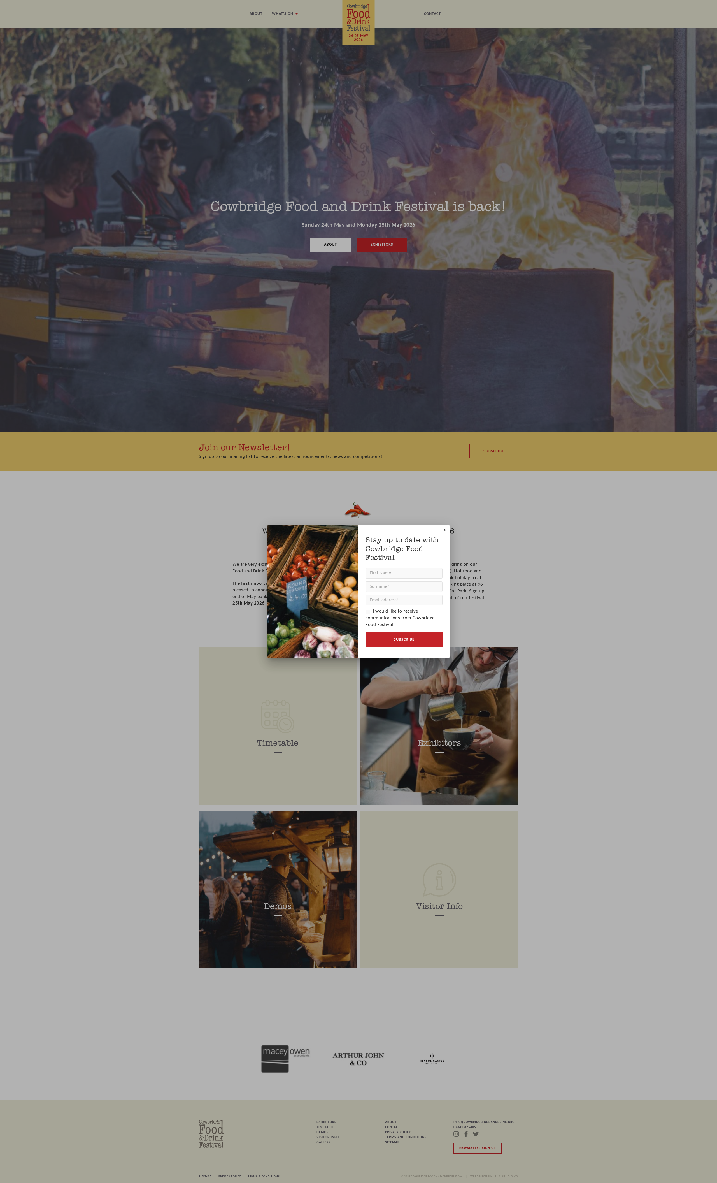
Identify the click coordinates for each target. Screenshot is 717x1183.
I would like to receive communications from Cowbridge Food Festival (400, 618)
